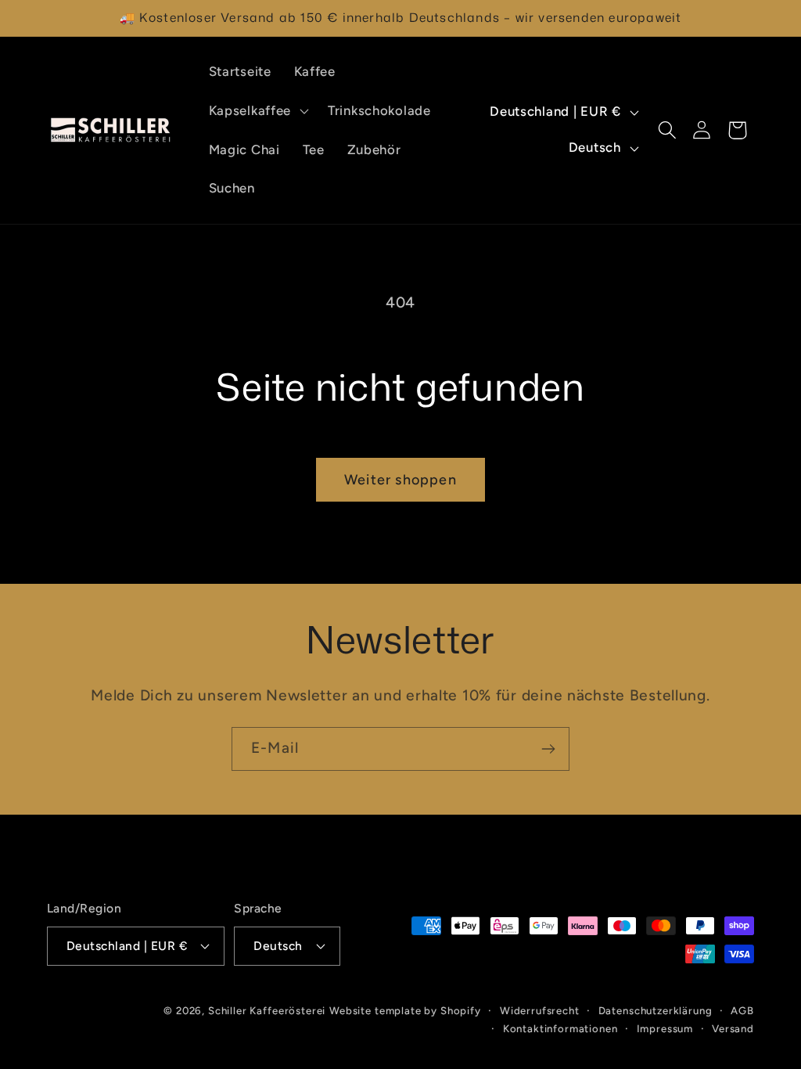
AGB (742, 1010)
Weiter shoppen (400, 479)
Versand (733, 1028)
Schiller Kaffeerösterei (266, 1010)
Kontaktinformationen (560, 1028)
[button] (256, 110)
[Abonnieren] (548, 749)
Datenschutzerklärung (655, 1010)
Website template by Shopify (405, 1010)
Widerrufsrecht (540, 1010)
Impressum (665, 1028)
